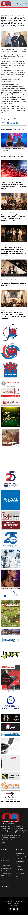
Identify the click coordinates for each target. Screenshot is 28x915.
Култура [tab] (4, 156)
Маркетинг (5, 860)
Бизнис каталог (21, 853)
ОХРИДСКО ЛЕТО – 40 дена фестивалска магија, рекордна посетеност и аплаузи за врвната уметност (13, 185)
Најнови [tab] (20, 156)
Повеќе (3, 842)
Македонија (20, 873)
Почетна (4, 855)
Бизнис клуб (6, 865)
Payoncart (17, 905)
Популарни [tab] (12, 156)
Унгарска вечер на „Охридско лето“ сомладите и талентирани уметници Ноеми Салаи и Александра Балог (13, 217)
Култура (19, 864)
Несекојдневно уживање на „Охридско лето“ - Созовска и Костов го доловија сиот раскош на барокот (13, 315)
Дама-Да (5, 871)
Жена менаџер (21, 856)
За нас (4, 857)
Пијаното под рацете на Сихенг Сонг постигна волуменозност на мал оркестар (13, 284)
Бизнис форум (6, 868)
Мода (19, 879)
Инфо (19, 866)
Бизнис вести (21, 861)
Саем (18, 876)
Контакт (4, 863)
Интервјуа (20, 858)
